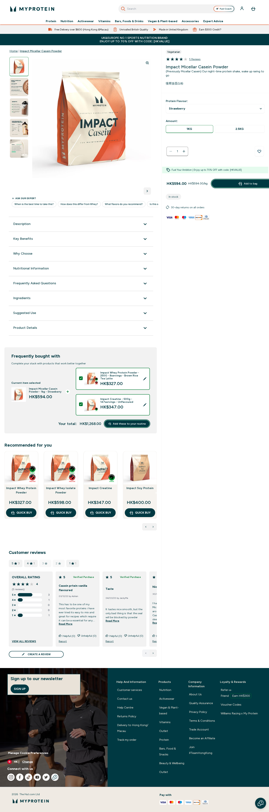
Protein (51, 21)
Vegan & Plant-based (162, 21)
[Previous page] (146, 653)
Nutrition (67, 21)
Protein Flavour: (177, 101)
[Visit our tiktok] (28, 777)
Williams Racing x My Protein (239, 713)
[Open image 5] (19, 148)
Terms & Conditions (202, 720)
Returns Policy (126, 716)
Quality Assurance (201, 703)
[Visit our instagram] (11, 777)
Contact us (124, 698)
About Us (195, 694)
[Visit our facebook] (19, 777)
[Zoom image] (147, 63)
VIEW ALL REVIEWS (24, 641)
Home (14, 51)
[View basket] (253, 9)
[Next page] (153, 653)
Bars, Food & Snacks (167, 751)
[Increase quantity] (184, 151)
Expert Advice (213, 21)
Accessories (190, 21)
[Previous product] (146, 526)
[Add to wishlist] (259, 151)
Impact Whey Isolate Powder (61, 490)
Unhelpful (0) (88, 635)
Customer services (129, 689)
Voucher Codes (231, 704)
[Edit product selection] (145, 379)
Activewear (86, 21)
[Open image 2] (19, 87)
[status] (177, 151)
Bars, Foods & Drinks (129, 21)
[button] (260, 803)
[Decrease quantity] (171, 151)
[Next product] (153, 526)
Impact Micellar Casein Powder (41, 51)
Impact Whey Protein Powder (21, 490)
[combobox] (176, 8)
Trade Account (199, 729)
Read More (65, 623)
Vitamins (104, 21)
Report (63, 641)
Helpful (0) (69, 636)
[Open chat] (55, 777)
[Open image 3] (19, 107)
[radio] (189, 129)
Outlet (163, 731)
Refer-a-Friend (235, 692)
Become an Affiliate (202, 738)
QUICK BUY (24, 512)
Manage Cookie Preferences (28, 752)
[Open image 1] (19, 66)
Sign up (20, 688)
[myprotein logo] (32, 9)
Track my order (126, 739)
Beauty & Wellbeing (171, 763)
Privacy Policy (198, 711)
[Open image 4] (19, 128)
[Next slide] (156, 493)
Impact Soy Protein (140, 488)
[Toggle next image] (147, 191)
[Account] (242, 8)
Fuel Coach (226, 9)
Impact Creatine (100, 488)
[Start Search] (123, 8)
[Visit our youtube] (37, 777)
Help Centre (125, 707)
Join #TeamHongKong (200, 750)
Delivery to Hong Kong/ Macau (132, 728)
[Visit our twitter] (46, 777)
